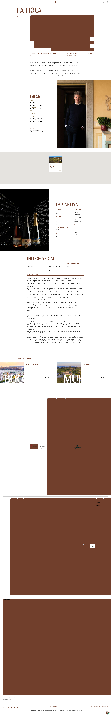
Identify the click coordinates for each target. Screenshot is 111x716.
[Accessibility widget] (107, 712)
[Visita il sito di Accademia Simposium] (86, 546)
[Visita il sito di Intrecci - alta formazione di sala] (92, 546)
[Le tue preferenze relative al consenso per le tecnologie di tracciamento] (109, 714)
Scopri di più (47, 377)
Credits (107, 706)
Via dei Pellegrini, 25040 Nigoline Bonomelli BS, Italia (44, 53)
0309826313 (34, 55)
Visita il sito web (73, 53)
